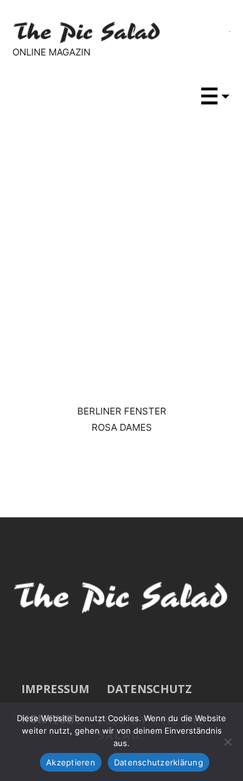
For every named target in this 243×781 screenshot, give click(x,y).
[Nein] (227, 741)
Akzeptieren (70, 762)
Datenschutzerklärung (158, 762)
